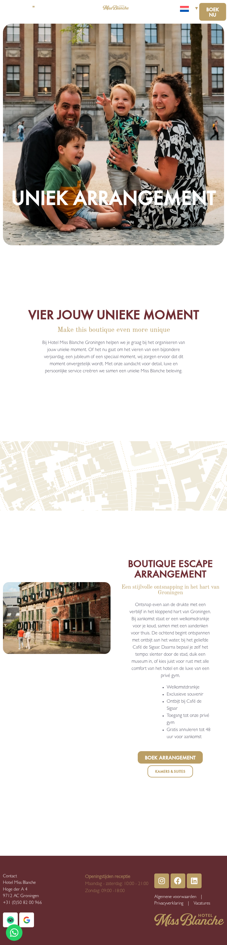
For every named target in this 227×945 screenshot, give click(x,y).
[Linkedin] (194, 880)
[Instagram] (161, 880)
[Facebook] (178, 880)
